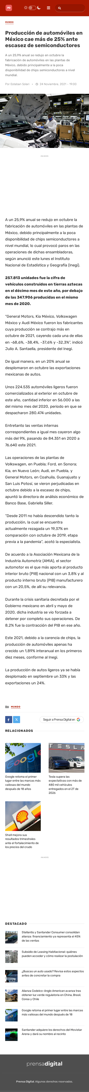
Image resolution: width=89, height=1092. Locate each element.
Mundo (15, 706)
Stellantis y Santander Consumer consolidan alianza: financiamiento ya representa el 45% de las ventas (51, 936)
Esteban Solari (20, 84)
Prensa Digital (25, 1081)
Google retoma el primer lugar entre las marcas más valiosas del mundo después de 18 (52, 1012)
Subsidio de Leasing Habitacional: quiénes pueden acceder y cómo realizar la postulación (52, 954)
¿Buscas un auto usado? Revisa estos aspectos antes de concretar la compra (53, 973)
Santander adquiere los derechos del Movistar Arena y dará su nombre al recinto (52, 1032)
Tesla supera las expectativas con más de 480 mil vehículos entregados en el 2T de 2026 (65, 785)
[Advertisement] (44, 185)
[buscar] (59, 8)
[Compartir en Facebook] (8, 719)
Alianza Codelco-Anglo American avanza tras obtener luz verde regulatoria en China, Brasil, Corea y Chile (51, 995)
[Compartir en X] (16, 719)
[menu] (47, 6)
